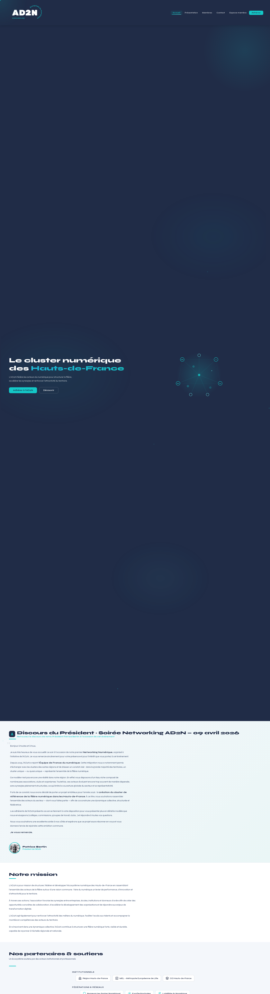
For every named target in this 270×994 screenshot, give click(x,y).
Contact (221, 13)
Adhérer (256, 13)
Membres (207, 13)
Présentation (191, 13)
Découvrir (48, 390)
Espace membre (238, 13)
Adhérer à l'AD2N (23, 390)
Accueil (176, 13)
